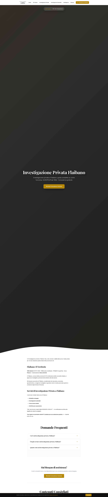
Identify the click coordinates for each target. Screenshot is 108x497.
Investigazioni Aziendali (56, 2)
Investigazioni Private (44, 2)
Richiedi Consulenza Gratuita (54, 476)
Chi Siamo (35, 2)
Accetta (88, 495)
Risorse (72, 2)
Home (30, 2)
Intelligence (66, 2)
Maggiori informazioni (53, 494)
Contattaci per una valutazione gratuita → (53, 414)
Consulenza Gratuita (83, 2)
